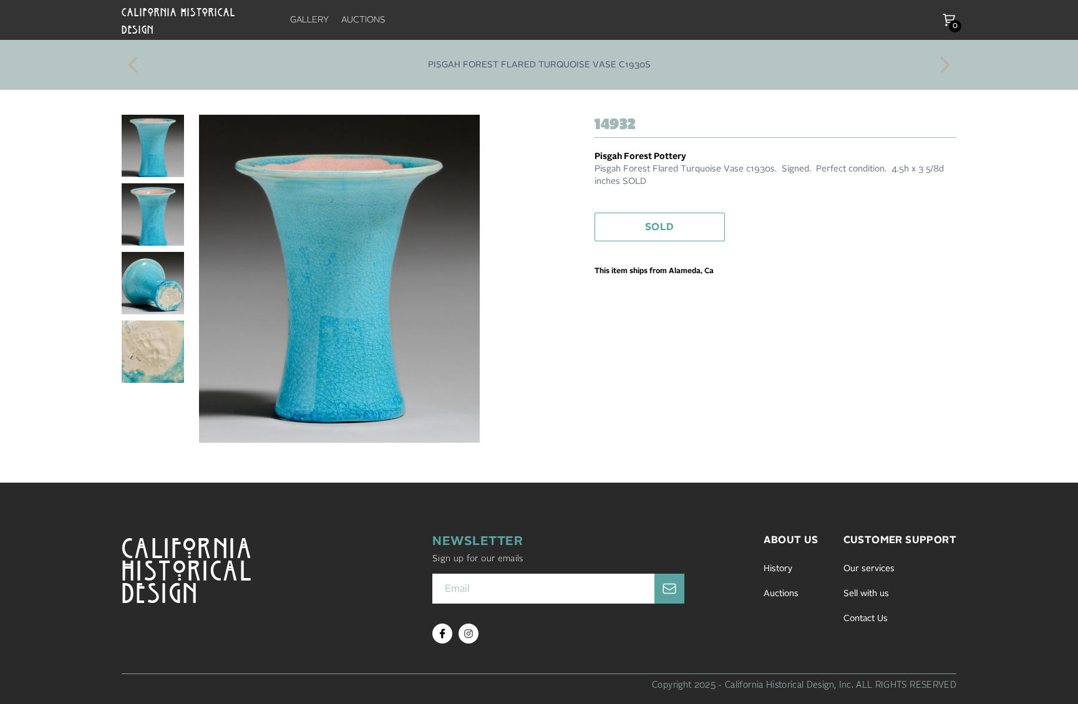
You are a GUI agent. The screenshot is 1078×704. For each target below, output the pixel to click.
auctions (363, 20)
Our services (869, 568)
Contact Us (865, 618)
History (778, 568)
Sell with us (866, 593)
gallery (309, 20)
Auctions (781, 593)
